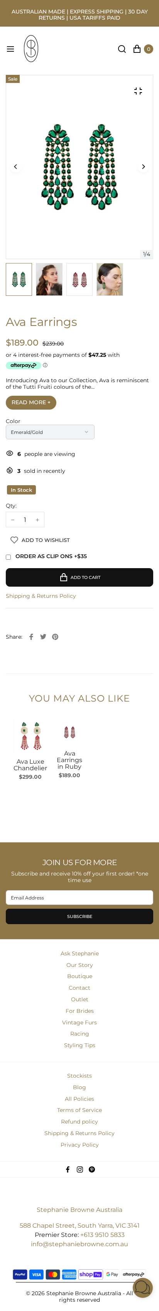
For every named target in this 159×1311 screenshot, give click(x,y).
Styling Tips (79, 1045)
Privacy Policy (80, 1144)
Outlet (79, 999)
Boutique (79, 976)
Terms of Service (79, 1110)
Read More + (31, 402)
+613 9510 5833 (102, 1234)
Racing (79, 1033)
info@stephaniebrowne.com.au (79, 1244)
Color (13, 421)
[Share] (31, 637)
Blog (79, 1087)
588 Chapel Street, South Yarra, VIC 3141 (80, 1225)
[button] (143, 167)
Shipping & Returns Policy (41, 596)
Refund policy (79, 1121)
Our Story (79, 965)
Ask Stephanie (80, 953)
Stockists (79, 1075)
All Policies (79, 1098)
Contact (79, 987)
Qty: (11, 506)
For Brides (80, 1010)
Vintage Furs (79, 1022)
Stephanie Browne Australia (79, 1209)
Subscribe (79, 916)
